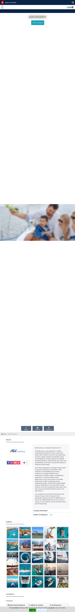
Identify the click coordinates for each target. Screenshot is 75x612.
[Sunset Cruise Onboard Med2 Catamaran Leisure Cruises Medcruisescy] (50, 569)
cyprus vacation (10, 2)
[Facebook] (8, 462)
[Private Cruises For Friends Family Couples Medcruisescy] (37, 545)
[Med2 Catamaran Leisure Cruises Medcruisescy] (12, 545)
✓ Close (32, 610)
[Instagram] (11, 462)
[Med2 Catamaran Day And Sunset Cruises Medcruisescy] (62, 532)
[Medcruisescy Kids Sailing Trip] (25, 545)
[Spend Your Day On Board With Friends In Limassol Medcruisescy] (37, 569)
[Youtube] (15, 462)
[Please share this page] (25, 462)
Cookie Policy (42, 610)
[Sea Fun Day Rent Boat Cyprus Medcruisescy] (25, 569)
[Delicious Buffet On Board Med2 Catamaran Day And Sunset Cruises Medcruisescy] (62, 582)
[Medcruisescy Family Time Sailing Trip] (62, 545)
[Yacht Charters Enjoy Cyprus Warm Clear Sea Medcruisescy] (25, 582)
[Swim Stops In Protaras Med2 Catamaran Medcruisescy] (12, 582)
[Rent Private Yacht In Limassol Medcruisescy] (50, 557)
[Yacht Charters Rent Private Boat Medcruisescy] (50, 582)
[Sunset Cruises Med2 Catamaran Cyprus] (62, 569)
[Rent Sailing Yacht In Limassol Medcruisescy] (62, 557)
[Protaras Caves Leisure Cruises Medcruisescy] (12, 557)
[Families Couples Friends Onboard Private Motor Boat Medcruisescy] (37, 532)
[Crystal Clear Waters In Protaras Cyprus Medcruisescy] (12, 532)
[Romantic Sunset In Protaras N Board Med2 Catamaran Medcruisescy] (12, 569)
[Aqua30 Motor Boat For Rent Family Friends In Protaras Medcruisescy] (25, 532)
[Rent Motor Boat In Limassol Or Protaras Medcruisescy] (25, 557)
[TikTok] (18, 462)
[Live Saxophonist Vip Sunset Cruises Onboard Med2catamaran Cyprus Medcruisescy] (50, 532)
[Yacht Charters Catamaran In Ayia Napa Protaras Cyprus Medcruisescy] (37, 582)
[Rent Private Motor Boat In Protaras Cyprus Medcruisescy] (37, 557)
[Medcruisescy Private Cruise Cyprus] (50, 545)
